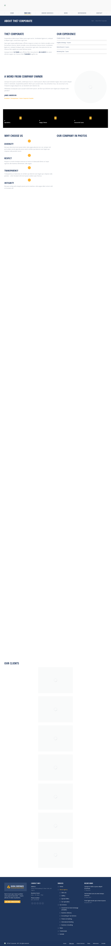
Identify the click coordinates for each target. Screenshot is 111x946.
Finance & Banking (66, 919)
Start (92, 21)
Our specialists (65, 902)
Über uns (63, 892)
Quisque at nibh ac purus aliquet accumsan (93, 887)
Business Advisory (66, 913)
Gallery (63, 895)
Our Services (63, 905)
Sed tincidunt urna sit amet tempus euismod (94, 894)
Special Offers (65, 899)
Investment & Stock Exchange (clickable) (69, 909)
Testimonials (63, 931)
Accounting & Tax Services (68, 916)
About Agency (63, 889)
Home (61, 886)
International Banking (67, 922)
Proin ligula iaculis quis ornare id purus (95, 900)
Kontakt (62, 934)
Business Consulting (67, 925)
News (61, 928)
